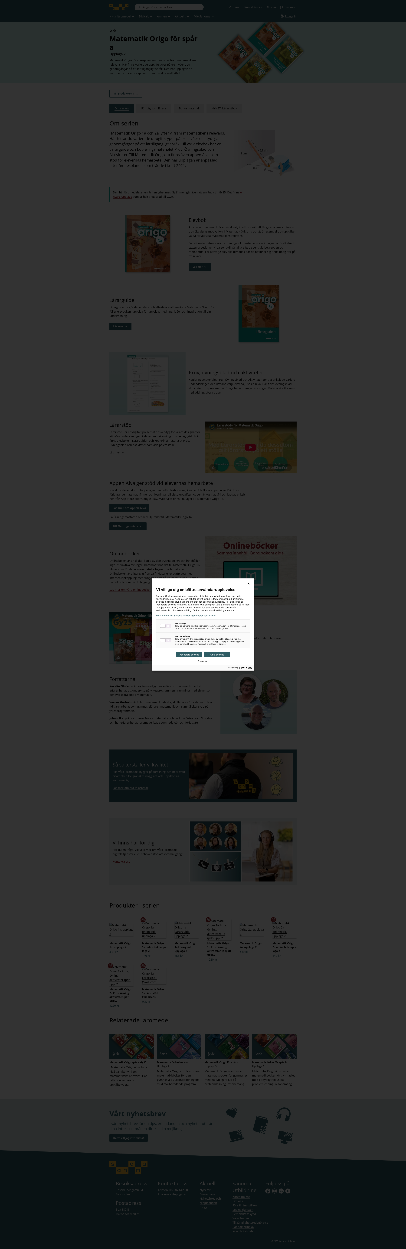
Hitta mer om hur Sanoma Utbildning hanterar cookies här (186, 615)
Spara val (203, 661)
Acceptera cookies (189, 654)
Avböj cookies (217, 654)
